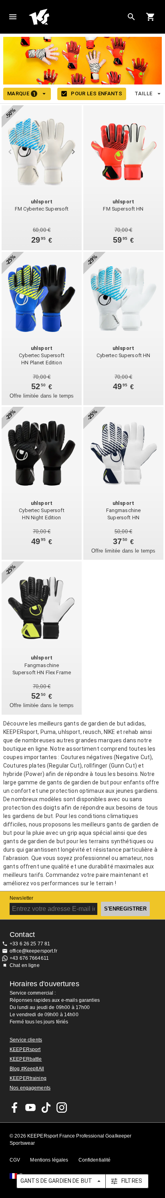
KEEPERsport (25, 1049)
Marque (21, 93)
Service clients (26, 1040)
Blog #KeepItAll (27, 1068)
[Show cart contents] (151, 17)
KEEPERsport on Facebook (15, 1107)
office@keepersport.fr (33, 951)
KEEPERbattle (26, 1059)
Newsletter (21, 898)
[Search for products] (131, 17)
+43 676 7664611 (29, 958)
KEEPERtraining (28, 1078)
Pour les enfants (96, 93)
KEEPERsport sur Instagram (61, 1107)
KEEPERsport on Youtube (30, 1107)
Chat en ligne (25, 965)
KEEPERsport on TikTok (46, 1107)
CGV (15, 1160)
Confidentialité (94, 1160)
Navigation (12, 16)
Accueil (76, 17)
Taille (143, 93)
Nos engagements (30, 1088)
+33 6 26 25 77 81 (30, 944)
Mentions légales (49, 1160)
